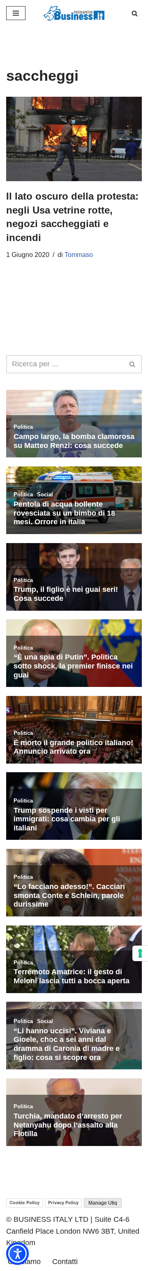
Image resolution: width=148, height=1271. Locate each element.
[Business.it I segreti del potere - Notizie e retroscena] (74, 13)
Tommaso (79, 254)
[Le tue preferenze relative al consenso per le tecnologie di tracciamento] (140, 953)
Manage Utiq (102, 1203)
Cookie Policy (24, 1202)
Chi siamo (24, 1261)
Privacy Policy (63, 1202)
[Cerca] (135, 13)
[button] (17, 1253)
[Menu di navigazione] (15, 13)
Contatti (65, 1261)
